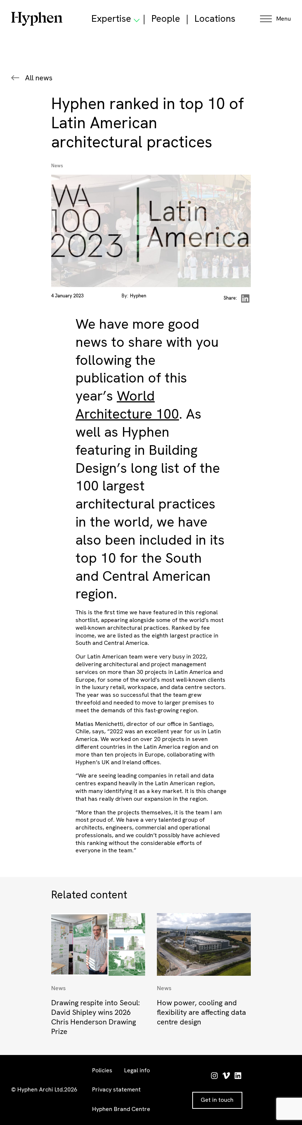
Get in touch (217, 1100)
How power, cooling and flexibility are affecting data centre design (201, 1012)
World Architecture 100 (127, 405)
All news (38, 78)
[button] (275, 19)
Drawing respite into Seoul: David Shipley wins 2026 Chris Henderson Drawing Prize (95, 1017)
